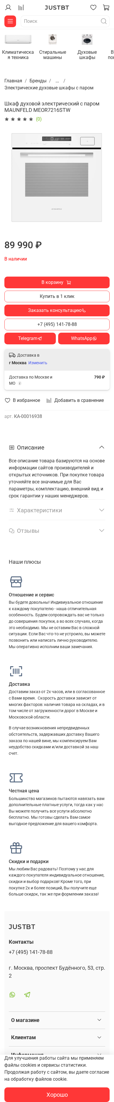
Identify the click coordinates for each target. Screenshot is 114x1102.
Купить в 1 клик (57, 296)
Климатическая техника (18, 54)
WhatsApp (81, 338)
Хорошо (57, 1094)
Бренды (38, 81)
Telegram (27, 338)
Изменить (37, 362)
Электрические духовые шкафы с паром (49, 88)
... (57, 81)
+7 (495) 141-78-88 (57, 324)
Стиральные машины (52, 54)
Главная (13, 81)
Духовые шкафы (87, 54)
